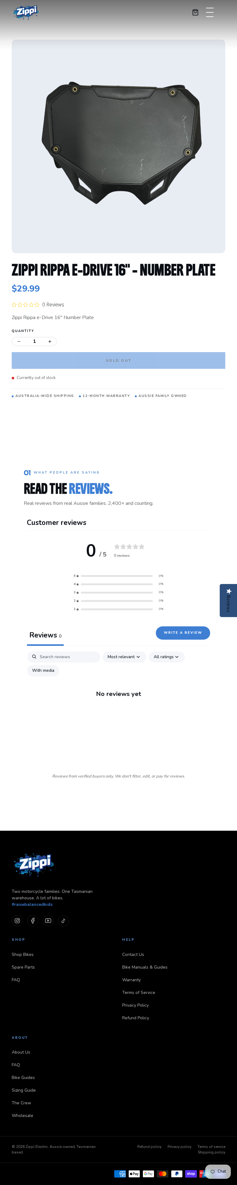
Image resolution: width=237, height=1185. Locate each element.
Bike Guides (23, 1078)
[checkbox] (43, 670)
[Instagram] (17, 920)
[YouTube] (48, 920)
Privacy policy (179, 1146)
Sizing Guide (24, 1090)
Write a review (183, 632)
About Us (21, 1052)
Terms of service (211, 1146)
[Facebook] (32, 920)
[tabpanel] (118, 707)
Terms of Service (138, 992)
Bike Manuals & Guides (145, 967)
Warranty (131, 980)
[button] (118, 576)
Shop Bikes (23, 954)
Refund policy (149, 1146)
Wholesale (22, 1116)
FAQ (16, 980)
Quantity (23, 331)
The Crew (21, 1103)
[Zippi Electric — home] (26, 12)
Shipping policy (211, 1152)
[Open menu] (209, 12)
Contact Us (133, 954)
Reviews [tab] (45, 635)
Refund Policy (135, 1018)
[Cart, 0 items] (195, 12)
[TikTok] (63, 920)
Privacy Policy (135, 1005)
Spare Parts (23, 967)
